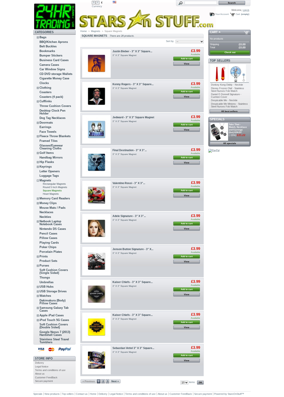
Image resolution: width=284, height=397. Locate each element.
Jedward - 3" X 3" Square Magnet (133, 117)
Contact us (82, 394)
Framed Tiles (48, 140)
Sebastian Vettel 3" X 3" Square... (133, 348)
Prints (43, 256)
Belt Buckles (48, 46)
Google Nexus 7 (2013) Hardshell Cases (54, 333)
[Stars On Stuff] (62, 15)
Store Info (44, 358)
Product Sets (48, 261)
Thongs (44, 277)
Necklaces (46, 212)
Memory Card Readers (54, 198)
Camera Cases (49, 64)
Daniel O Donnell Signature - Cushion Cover (226, 95)
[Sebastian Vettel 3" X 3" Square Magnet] (96, 360)
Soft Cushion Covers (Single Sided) (53, 271)
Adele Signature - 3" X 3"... (129, 216)
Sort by (170, 41)
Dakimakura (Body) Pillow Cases (52, 302)
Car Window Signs (52, 69)
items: (192, 382)
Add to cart (187, 58)
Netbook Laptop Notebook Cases (50, 223)
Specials (217, 119)
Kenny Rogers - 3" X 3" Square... (133, 84)
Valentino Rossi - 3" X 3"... (128, 183)
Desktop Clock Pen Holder (52, 112)
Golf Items (46, 152)
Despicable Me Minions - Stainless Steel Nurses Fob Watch (229, 105)
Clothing (45, 87)
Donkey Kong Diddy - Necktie (227, 84)
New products (52, 394)
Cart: (238, 14)
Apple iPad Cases (51, 315)
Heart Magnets (51, 193)
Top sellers (220, 60)
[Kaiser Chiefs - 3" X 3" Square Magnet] (96, 294)
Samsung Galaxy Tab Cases (54, 309)
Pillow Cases (48, 238)
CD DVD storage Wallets (55, 74)
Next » (115, 381)
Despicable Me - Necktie (224, 100)
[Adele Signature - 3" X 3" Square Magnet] (96, 228)
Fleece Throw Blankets (55, 136)
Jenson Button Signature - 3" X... (132, 249)
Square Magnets (52, 190)
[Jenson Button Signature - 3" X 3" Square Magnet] (96, 261)
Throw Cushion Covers (55, 106)
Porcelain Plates (50, 251)
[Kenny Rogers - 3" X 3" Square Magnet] (96, 96)
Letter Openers (49, 171)
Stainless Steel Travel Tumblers (54, 341)
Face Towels (47, 131)
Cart (214, 32)
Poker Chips (47, 247)
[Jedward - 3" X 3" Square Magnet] (96, 129)
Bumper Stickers (50, 55)
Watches (45, 295)
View (186, 63)
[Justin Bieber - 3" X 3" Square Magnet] (96, 63)
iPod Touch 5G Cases (54, 320)
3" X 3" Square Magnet (124, 55)
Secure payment (44, 381)
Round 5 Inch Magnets (55, 187)
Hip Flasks (46, 162)
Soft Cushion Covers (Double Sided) (53, 326)
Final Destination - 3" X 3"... (129, 150)
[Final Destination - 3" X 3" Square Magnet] (96, 162)
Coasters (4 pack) (51, 96)
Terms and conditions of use (50, 370)
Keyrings (45, 166)
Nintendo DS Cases (52, 229)
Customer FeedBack (46, 377)
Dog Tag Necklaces (52, 118)
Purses (44, 265)
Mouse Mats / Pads (52, 207)
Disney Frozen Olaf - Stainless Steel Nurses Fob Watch (227, 89)
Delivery (39, 362)
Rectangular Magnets (54, 183)
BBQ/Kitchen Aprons (53, 42)
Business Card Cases (54, 60)
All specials (229, 143)
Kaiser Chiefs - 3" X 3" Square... (132, 282)
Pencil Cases (48, 233)
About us (40, 373)
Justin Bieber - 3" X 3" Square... (132, 51)
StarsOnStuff (235, 394)
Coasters (45, 92)
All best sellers (229, 111)
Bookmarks (47, 51)
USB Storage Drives (53, 291)
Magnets (45, 180)
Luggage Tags (49, 175)
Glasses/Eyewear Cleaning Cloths (51, 147)
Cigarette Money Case (54, 78)
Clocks (44, 83)
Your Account (222, 14)
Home (83, 31)
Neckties (45, 217)
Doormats (46, 122)
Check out (230, 52)
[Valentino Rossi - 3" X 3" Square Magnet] (96, 195)
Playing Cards (49, 242)
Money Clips (48, 203)
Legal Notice (41, 366)
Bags (42, 37)
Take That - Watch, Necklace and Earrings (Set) (238, 128)
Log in (246, 10)
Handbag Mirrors (51, 157)
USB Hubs (46, 286)
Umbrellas (46, 282)
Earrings (45, 127)
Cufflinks (45, 101)
